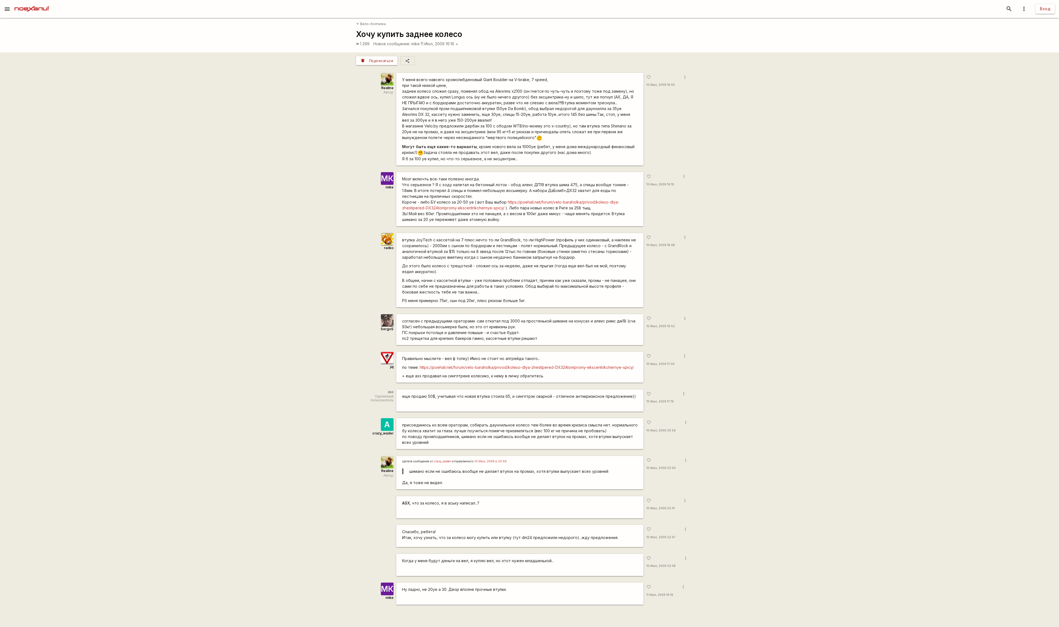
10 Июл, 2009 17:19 (660, 401)
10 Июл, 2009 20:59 (661, 430)
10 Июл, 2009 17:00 (660, 364)
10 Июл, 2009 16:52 (660, 326)
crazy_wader (383, 433)
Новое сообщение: (391, 43)
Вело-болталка (371, 24)
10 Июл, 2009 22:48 (661, 566)
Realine (387, 88)
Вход (1045, 8)
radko (389, 248)
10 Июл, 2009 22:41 (660, 508)
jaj (392, 367)
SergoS (387, 329)
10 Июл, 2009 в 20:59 (491, 461)
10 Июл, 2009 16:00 (660, 85)
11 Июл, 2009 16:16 (439, 43)
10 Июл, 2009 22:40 (661, 468)
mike (415, 43)
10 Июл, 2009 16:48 (660, 245)
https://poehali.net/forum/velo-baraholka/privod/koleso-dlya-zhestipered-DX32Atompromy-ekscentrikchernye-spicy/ (527, 367)
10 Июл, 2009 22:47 (660, 537)
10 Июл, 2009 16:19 (660, 184)
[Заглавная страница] (31, 4)
